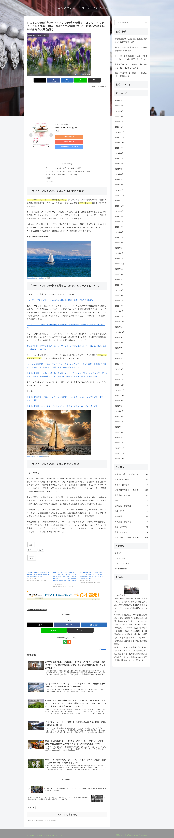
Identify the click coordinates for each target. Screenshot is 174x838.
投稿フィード (120, 558)
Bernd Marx (30, 456)
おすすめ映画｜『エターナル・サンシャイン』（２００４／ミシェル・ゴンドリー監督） (63, 406)
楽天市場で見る (69, 141)
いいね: (50, 181)
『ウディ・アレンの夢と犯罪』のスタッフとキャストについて (67, 171)
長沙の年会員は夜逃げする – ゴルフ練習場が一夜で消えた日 (131, 49)
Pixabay (79, 74)
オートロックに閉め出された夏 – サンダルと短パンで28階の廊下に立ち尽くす (131, 57)
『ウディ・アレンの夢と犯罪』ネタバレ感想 (61, 174)
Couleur (68, 74)
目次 (64, 164)
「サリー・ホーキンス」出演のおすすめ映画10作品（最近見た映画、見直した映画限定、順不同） (38, 574)
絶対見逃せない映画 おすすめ (37, 609)
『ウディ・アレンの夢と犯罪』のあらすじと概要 (63, 168)
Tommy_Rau (31, 278)
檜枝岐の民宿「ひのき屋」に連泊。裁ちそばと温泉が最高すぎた (131, 40)
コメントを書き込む (67, 814)
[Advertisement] (67, 104)
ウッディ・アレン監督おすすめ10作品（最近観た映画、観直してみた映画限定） (61, 300)
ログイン (118, 553)
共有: (49, 178)
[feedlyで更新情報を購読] (65, 642)
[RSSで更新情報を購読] (69, 642)
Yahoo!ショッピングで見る (69, 146)
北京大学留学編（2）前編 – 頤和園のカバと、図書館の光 (131, 74)
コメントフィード (122, 564)
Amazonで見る (69, 136)
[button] (94, 80)
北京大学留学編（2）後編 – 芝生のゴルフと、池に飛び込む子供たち (131, 66)
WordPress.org (121, 569)
